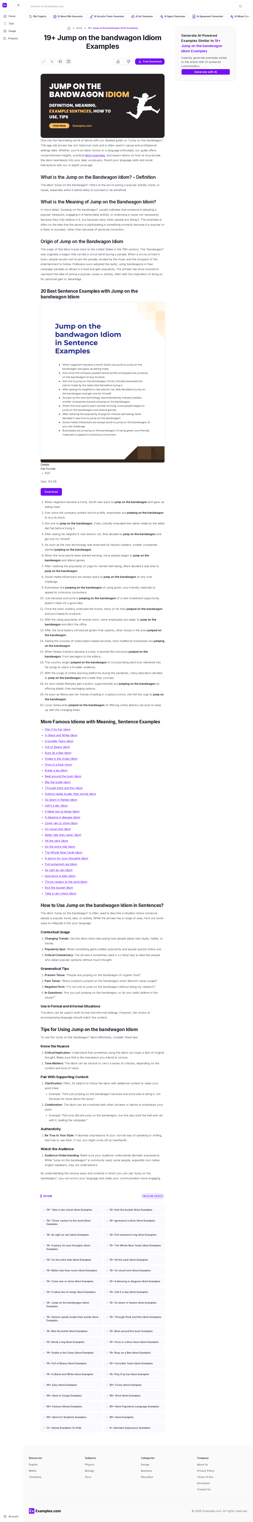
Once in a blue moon (58, 764)
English (33, 1464)
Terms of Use (205, 1476)
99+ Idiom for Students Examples (66, 1417)
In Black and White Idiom (61, 735)
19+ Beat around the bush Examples (131, 1331)
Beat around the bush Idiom (63, 776)
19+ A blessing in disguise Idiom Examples (134, 1281)
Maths (32, 1470)
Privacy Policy (205, 1470)
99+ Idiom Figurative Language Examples (134, 1406)
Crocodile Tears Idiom (59, 741)
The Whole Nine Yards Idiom (63, 852)
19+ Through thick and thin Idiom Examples (135, 1316)
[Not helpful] (128, 61)
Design (145, 1464)
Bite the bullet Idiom (58, 782)
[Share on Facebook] (60, 61)
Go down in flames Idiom (61, 799)
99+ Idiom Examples (121, 1417)
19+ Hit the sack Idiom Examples (128, 1259)
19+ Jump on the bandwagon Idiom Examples (67, 1304)
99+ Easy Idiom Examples (61, 1384)
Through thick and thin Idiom (64, 788)
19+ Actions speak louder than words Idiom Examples (72, 1318)
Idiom (79, 28)
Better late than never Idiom (63, 835)
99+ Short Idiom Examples (125, 1395)
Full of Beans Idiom (57, 747)
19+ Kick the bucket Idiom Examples (130, 1209)
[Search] (240, 6)
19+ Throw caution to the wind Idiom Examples (68, 1222)
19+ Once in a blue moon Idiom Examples (134, 1341)
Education (147, 1476)
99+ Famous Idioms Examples (64, 1406)
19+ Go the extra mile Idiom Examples (68, 1259)
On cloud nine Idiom (58, 829)
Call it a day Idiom (56, 805)
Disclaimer (203, 1483)
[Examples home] (45, 1511)
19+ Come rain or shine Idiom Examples (69, 1281)
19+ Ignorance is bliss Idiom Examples (132, 1220)
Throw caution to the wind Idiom (66, 881)
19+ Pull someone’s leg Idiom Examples (132, 1234)
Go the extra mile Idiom (60, 846)
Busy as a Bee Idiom (58, 753)
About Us (202, 1464)
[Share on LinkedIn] (68, 61)
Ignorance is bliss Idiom (60, 876)
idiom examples (95, 155)
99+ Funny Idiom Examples (125, 1384)
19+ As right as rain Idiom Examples (67, 1234)
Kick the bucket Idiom (59, 887)
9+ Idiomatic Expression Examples (129, 1427)
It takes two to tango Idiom (62, 811)
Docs (88, 1476)
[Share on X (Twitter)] (52, 61)
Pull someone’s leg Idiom (61, 864)
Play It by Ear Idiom (57, 729)
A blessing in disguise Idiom (62, 817)
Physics (89, 1464)
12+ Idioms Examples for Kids (63, 1427)
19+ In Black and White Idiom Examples (69, 1374)
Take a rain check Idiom (60, 893)
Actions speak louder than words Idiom (70, 794)
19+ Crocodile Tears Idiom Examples (131, 1363)
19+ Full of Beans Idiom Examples (66, 1363)
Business (146, 1470)
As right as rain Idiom (58, 870)
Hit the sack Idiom (56, 840)
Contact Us (204, 1489)
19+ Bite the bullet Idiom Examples (67, 1331)
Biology (89, 1470)
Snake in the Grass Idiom (61, 758)
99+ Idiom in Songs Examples (64, 1395)
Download (51, 491)
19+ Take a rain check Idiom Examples (69, 1209)
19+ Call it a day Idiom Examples (128, 1291)
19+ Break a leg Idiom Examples (65, 1341)
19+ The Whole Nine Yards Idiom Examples (135, 1245)
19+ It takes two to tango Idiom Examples (71, 1291)
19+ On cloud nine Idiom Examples (130, 1270)
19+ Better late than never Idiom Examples (71, 1270)
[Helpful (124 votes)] (119, 61)
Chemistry (35, 1476)
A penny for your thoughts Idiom (66, 858)
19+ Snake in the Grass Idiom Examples (70, 1352)
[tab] (38, 16)
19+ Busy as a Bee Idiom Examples (130, 1352)
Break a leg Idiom (56, 770)
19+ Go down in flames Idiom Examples (132, 1302)
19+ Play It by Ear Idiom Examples (129, 1374)
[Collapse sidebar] (18, 5)
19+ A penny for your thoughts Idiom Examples (68, 1247)
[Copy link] (44, 61)
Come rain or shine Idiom (61, 823)
